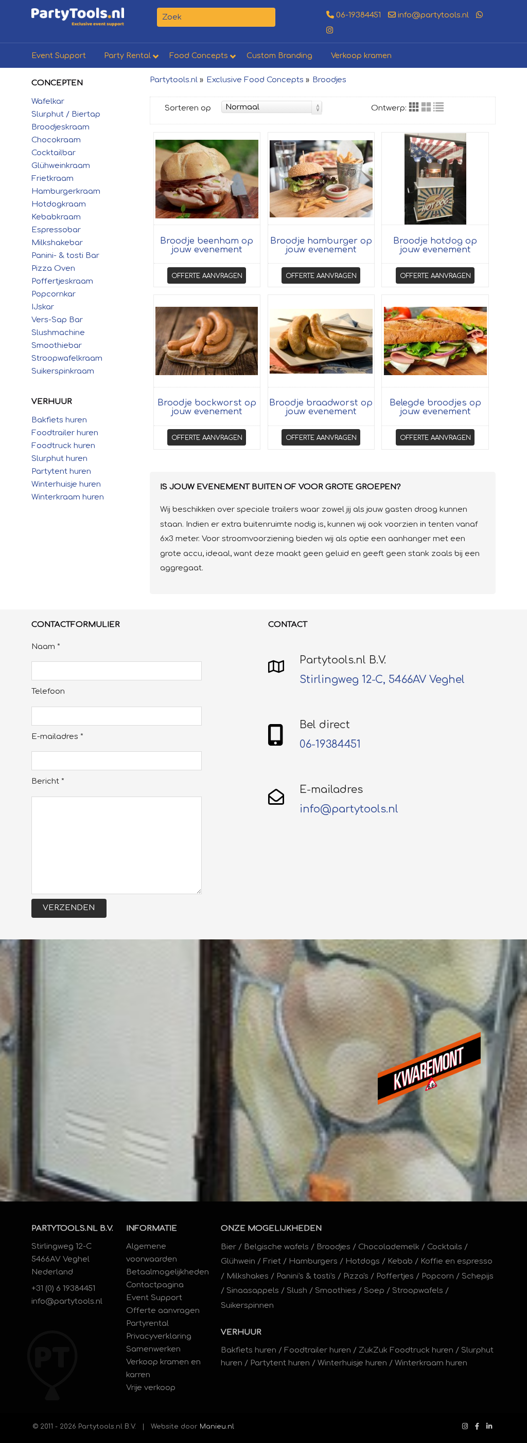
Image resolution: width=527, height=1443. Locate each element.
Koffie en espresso (456, 1261)
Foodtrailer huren (64, 433)
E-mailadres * (57, 736)
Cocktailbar (53, 153)
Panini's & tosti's (306, 1276)
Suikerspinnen (247, 1305)
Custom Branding (279, 55)
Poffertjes (395, 1276)
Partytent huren (61, 471)
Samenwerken (153, 1349)
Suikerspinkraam (62, 371)
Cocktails (444, 1247)
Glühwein (238, 1261)
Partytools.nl (174, 80)
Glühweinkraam (60, 165)
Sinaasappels (252, 1290)
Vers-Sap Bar (57, 320)
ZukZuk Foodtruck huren (406, 1350)
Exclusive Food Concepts (255, 80)
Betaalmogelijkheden (167, 1272)
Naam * (45, 646)
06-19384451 (357, 15)
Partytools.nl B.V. (72, 1228)
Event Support (58, 55)
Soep (374, 1290)
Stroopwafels (417, 1290)
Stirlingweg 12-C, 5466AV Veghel (382, 680)
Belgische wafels (276, 1247)
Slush (297, 1290)
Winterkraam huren (67, 497)
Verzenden (69, 907)
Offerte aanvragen (206, 275)
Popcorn (437, 1276)
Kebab (400, 1261)
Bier (228, 1247)
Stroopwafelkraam (66, 358)
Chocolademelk (388, 1247)
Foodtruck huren (63, 445)
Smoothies (335, 1290)
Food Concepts (198, 55)
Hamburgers (313, 1261)
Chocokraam (56, 140)
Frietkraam (52, 178)
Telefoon (48, 691)
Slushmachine (58, 332)
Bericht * (47, 781)
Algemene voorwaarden (151, 1253)
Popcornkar (53, 294)
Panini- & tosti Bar (65, 255)
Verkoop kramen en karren (163, 1368)
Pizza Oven (53, 268)
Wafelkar (47, 101)
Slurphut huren (59, 458)
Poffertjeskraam (62, 281)
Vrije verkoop (150, 1387)
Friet (272, 1261)
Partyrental (147, 1323)
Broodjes (329, 80)
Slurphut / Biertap (65, 114)
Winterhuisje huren (66, 484)
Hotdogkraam (58, 204)
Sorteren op (188, 108)
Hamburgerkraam (65, 191)
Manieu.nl (217, 1426)
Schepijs (478, 1276)
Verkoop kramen (361, 55)
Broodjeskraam (60, 127)
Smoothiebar (56, 345)
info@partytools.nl (432, 15)
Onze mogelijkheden (271, 1228)
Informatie (151, 1228)
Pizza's (355, 1276)
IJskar (42, 307)
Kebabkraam (56, 217)
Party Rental (127, 55)
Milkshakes (247, 1276)
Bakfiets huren (59, 420)
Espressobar (56, 230)
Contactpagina (155, 1285)
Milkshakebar (57, 242)
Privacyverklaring (158, 1336)
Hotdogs (362, 1261)
